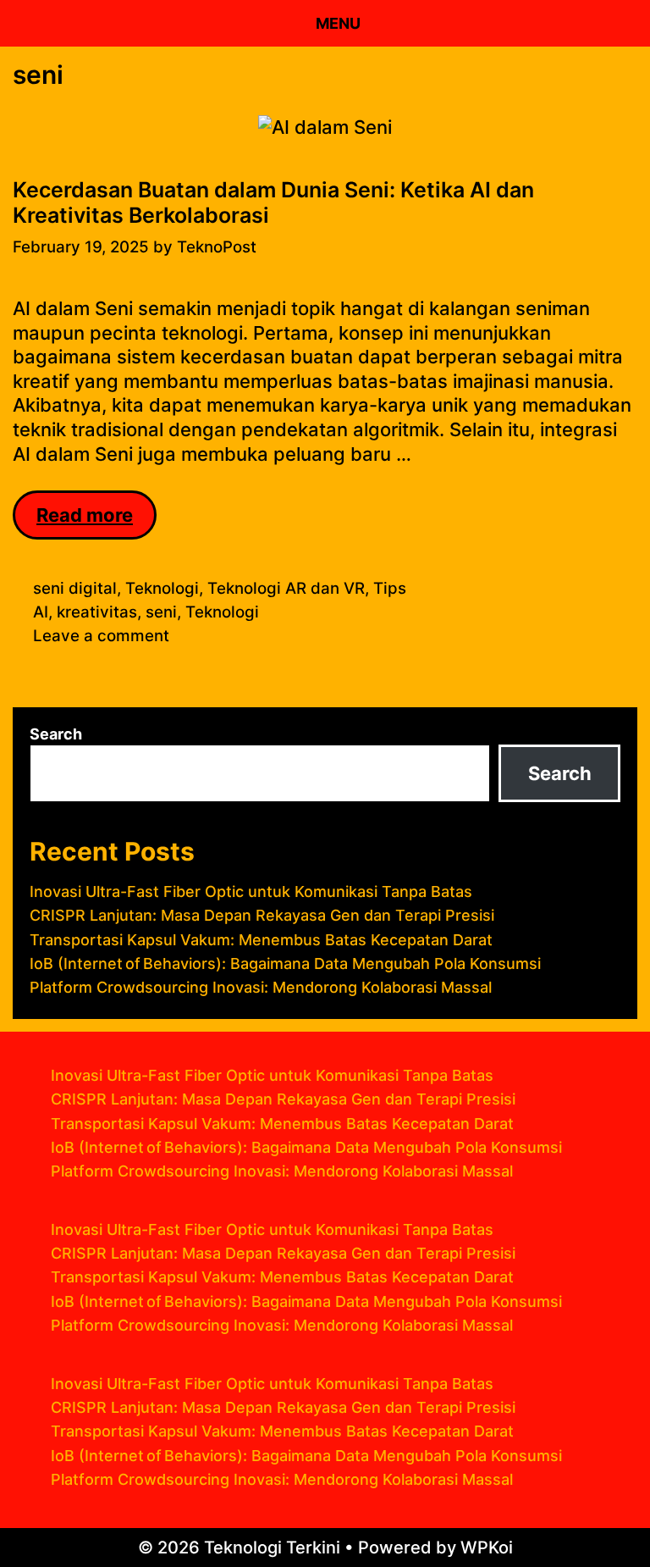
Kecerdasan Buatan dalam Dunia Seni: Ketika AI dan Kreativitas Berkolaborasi (273, 202)
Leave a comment (101, 635)
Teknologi (162, 588)
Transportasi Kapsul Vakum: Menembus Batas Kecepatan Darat (261, 940)
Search (56, 734)
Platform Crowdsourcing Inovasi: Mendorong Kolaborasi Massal (261, 987)
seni (161, 612)
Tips (389, 588)
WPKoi (486, 1547)
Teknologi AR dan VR (286, 588)
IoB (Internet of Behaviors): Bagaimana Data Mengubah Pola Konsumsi (285, 963)
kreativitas (97, 612)
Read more (96, 521)
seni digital (75, 588)
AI (40, 612)
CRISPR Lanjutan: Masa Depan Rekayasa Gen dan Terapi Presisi (262, 915)
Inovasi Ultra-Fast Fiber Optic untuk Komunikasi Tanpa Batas (251, 891)
